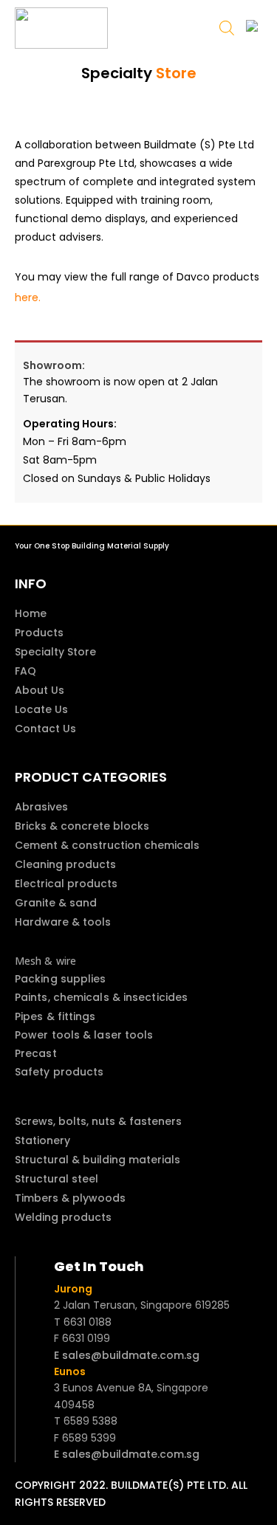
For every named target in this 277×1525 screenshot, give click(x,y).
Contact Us (45, 728)
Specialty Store (55, 651)
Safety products (59, 1071)
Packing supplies (60, 978)
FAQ (25, 671)
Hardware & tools (63, 922)
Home (31, 613)
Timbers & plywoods (70, 1198)
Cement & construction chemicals (107, 845)
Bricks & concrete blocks (82, 826)
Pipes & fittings (55, 1016)
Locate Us (41, 709)
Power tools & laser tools (84, 1034)
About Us (39, 690)
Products (39, 632)
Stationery (42, 1140)
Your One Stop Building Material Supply (92, 545)
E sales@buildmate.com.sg (126, 1355)
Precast (36, 1053)
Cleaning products (65, 864)
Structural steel (56, 1178)
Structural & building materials (97, 1159)
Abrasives (41, 806)
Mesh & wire (45, 961)
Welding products (63, 1217)
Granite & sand (56, 902)
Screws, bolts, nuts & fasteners (98, 1121)
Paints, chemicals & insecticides (101, 997)
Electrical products (66, 883)
